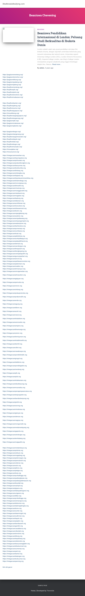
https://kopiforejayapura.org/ (12, 110)
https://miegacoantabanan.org (13, 201)
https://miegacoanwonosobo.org (14, 322)
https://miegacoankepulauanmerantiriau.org (18, 178)
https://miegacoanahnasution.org (14, 275)
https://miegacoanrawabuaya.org (14, 351)
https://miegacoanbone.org (12, 508)
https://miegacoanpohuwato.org (14, 160)
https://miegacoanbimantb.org (13, 186)
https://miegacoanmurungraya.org (14, 183)
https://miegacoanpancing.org (13, 561)
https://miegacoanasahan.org (13, 216)
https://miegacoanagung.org (12, 304)
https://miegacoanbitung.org (12, 536)
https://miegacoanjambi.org (12, 402)
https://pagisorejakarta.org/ (12, 126)
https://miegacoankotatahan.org (14, 318)
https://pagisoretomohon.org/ (13, 77)
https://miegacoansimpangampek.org (16, 221)
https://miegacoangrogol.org (12, 358)
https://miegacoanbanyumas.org (14, 165)
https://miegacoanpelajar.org (13, 470)
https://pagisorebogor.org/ (12, 131)
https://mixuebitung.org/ (11, 113)
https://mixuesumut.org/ (11, 152)
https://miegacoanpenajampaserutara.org (17, 391)
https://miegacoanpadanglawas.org (15, 478)
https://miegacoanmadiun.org (13, 266)
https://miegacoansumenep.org (13, 548)
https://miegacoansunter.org (12, 511)
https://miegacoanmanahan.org (14, 155)
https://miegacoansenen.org (12, 333)
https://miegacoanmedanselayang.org (16, 427)
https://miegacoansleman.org (13, 416)
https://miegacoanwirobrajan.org (14, 435)
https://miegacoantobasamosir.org (14, 208)
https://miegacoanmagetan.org (13, 196)
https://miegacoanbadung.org (13, 198)
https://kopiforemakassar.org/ (13, 97)
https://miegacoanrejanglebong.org (15, 213)
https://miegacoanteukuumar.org (14, 559)
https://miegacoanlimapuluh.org (14, 248)
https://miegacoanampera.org (13, 326)
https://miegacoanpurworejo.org (14, 228)
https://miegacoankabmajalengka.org (16, 506)
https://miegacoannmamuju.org (13, 188)
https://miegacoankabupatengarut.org (16, 491)
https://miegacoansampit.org (13, 486)
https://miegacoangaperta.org (13, 431)
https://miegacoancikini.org (12, 347)
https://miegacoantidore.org (12, 307)
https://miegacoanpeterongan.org (14, 458)
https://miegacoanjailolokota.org (14, 236)
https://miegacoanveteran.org (13, 463)
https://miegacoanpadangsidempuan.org (17, 480)
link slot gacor (7, 567)
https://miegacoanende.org (12, 300)
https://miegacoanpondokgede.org (15, 366)
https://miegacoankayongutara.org (15, 158)
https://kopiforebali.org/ (11, 142)
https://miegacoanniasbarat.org (13, 193)
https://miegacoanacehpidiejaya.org (15, 238)
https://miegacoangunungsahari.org (15, 256)
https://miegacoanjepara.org (12, 488)
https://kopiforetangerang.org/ (13, 118)
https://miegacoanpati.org (11, 551)
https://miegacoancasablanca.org (14, 528)
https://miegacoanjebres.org (12, 468)
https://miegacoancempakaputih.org (15, 253)
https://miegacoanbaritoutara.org (14, 226)
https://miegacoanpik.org (11, 373)
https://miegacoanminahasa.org (14, 409)
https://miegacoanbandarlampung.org (16, 398)
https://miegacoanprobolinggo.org (14, 498)
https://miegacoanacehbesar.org (14, 203)
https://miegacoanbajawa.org (13, 175)
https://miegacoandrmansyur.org (14, 269)
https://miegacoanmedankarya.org (15, 448)
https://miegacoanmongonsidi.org (14, 424)
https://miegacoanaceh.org (12, 311)
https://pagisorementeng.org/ (13, 74)
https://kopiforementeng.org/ (12, 87)
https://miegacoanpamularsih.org (14, 460)
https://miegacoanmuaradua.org (14, 387)
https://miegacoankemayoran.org (14, 337)
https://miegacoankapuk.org (12, 518)
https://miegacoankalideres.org (13, 362)
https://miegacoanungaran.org (13, 493)
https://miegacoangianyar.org (13, 413)
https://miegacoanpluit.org (12, 376)
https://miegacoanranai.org (12, 315)
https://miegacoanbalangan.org (13, 556)
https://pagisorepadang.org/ (12, 82)
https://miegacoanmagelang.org (14, 455)
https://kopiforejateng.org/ (12, 105)
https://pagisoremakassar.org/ (13, 123)
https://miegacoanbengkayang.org (15, 251)
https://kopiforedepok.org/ (12, 139)
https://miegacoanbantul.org (12, 553)
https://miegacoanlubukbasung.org (15, 384)
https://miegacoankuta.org (12, 473)
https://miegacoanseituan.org (13, 453)
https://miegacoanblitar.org (12, 496)
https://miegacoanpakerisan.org (14, 264)
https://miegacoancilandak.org (13, 531)
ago (49, 68)
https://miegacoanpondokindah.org (15, 355)
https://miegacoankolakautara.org (14, 380)
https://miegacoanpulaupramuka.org (15, 293)
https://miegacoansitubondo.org (14, 541)
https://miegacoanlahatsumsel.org (14, 546)
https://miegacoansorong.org (13, 405)
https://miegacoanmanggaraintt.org (15, 191)
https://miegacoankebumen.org (13, 503)
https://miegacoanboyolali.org (13, 483)
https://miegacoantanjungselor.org (14, 395)
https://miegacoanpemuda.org (13, 282)
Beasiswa (40, 29)
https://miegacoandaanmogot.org (14, 513)
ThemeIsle (50, 591)
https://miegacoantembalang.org (14, 438)
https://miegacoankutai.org (12, 233)
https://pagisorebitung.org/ (12, 79)
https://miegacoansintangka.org (14, 173)
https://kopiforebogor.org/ (11, 144)
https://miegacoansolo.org (12, 465)
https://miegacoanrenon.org (12, 286)
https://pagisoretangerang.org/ (13, 134)
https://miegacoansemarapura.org (14, 501)
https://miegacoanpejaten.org (13, 521)
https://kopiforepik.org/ (10, 89)
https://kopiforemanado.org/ (12, 147)
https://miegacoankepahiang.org (14, 538)
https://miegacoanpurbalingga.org (14, 475)
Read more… (57, 64)
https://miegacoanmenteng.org (13, 369)
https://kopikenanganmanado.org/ (14, 137)
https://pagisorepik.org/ (11, 121)
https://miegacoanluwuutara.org (14, 206)
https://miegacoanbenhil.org (12, 344)
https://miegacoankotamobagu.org (15, 180)
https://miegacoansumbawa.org (14, 231)
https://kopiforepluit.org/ (11, 92)
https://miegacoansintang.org (13, 289)
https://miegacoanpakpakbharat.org (15, 241)
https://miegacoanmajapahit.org (14, 442)
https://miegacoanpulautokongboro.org (16, 163)
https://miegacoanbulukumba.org (14, 168)
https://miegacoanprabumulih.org (14, 297)
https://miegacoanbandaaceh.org (14, 523)
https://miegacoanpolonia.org (13, 450)
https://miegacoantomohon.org (13, 533)
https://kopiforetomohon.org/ (12, 95)
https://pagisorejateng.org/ (12, 84)
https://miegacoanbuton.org (12, 211)
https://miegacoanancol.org (12, 258)
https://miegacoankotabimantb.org (15, 340)
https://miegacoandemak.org (13, 243)
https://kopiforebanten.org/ (12, 103)
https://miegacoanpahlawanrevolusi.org (16, 261)
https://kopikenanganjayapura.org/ (15, 116)
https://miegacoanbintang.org (13, 170)
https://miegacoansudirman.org (13, 516)
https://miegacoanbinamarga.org (14, 329)
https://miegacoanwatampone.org (14, 223)
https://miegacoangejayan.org (13, 278)
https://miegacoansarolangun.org (14, 246)
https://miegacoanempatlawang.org (15, 218)
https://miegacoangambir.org (13, 526)
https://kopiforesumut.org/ (12, 108)
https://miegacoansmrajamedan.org (15, 271)
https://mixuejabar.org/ (10, 149)
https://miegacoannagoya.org (13, 420)
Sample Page (42, 585)
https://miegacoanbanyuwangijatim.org (16, 543)
